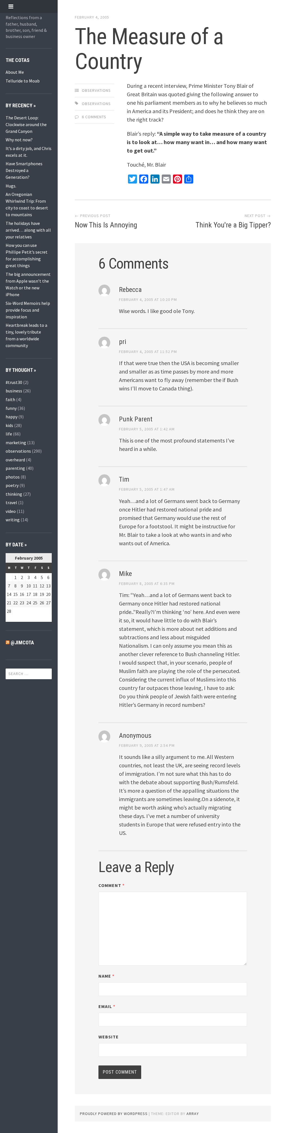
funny (11, 408)
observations (18, 451)
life (9, 434)
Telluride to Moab (23, 81)
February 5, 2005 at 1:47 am (147, 489)
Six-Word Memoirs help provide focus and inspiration (28, 309)
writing (13, 519)
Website (108, 1037)
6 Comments (94, 116)
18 (35, 594)
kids (9, 425)
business (14, 391)
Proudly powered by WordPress (114, 1113)
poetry (12, 485)
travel (11, 502)
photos (13, 477)
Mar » (23, 618)
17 (28, 594)
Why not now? (19, 139)
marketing (16, 442)
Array (192, 1113)
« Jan (10, 618)
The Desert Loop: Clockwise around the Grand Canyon (26, 124)
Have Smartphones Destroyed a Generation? (24, 170)
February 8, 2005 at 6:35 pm (147, 583)
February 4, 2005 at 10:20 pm (148, 299)
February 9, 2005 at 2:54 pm (147, 745)
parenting (15, 468)
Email (106, 1006)
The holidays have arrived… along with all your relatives (28, 230)
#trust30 (14, 382)
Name (106, 976)
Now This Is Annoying (106, 225)
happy (11, 416)
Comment (111, 885)
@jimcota (22, 642)
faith (10, 399)
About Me (15, 72)
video (11, 511)
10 (28, 586)
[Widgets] (10, 6)
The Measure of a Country (149, 49)
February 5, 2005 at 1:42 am (147, 429)
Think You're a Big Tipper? (233, 225)
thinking (14, 494)
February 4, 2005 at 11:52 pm (148, 351)
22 (15, 602)
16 (22, 594)
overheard (15, 459)
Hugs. (11, 186)
